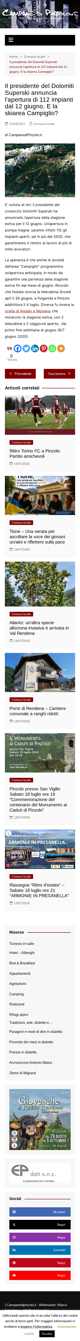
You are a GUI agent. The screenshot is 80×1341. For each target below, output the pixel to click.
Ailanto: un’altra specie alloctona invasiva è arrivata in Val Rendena (39, 628)
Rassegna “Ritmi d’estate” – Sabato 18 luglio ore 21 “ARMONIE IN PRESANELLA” (39, 890)
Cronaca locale (44, 124)
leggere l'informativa (36, 1326)
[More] (61, 348)
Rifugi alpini (18, 1015)
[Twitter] (26, 348)
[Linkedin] (35, 348)
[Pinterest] (44, 348)
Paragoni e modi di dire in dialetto (35, 1032)
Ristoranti (16, 1004)
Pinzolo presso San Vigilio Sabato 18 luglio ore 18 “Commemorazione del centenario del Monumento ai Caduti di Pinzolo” (38, 799)
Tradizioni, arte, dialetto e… (30, 1022)
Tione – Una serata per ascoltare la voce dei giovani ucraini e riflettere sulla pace (37, 536)
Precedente (23, 374)
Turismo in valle (21, 944)
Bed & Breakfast (22, 963)
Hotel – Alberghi (22, 953)
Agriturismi (17, 984)
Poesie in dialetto (23, 1052)
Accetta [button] (47, 1333)
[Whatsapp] (52, 348)
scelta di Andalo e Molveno (28, 311)
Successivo (56, 374)
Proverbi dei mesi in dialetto (31, 1042)
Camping (16, 994)
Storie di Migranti (22, 1073)
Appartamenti (19, 973)
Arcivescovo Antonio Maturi (30, 1062)
